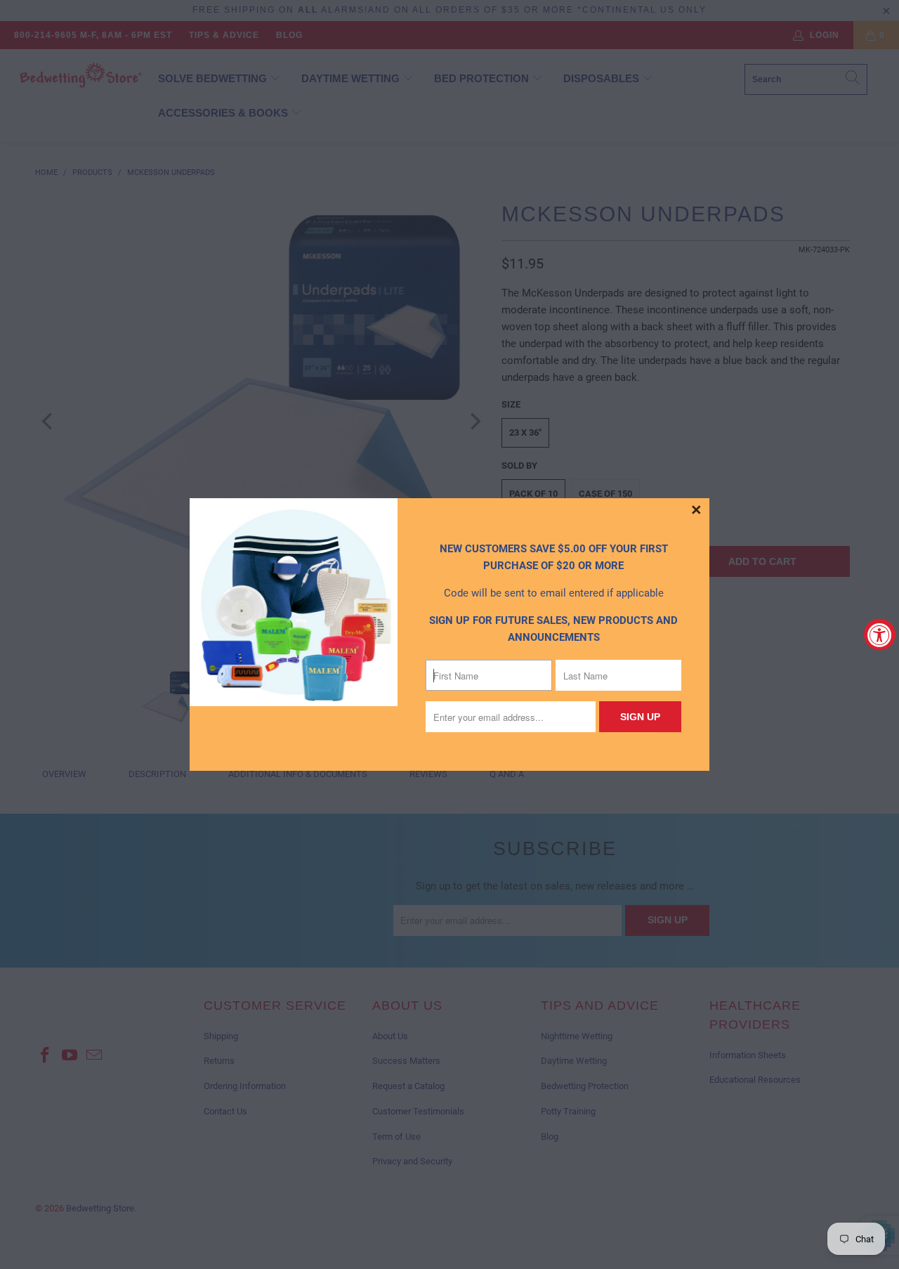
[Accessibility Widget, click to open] (879, 635)
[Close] (696, 510)
